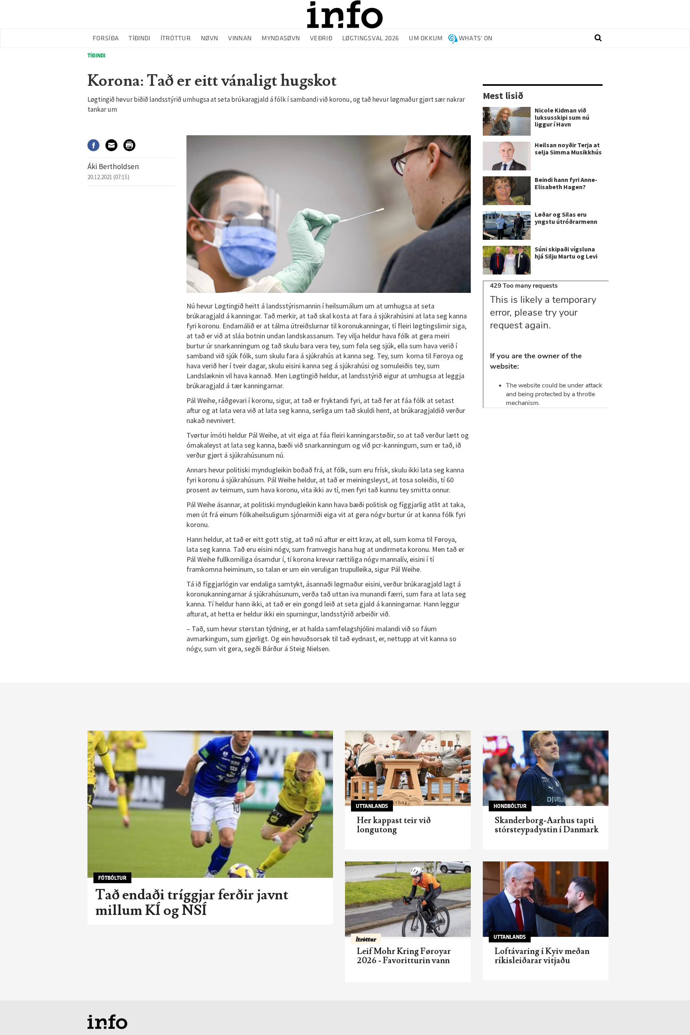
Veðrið (321, 38)
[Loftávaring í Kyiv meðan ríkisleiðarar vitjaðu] (546, 899)
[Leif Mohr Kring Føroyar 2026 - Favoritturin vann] (408, 899)
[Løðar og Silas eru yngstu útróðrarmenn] (507, 225)
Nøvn (209, 38)
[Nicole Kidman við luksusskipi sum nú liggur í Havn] (507, 121)
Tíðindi (139, 38)
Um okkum (426, 38)
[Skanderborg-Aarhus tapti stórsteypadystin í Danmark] (546, 768)
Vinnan (240, 38)
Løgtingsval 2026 (370, 38)
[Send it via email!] (114, 145)
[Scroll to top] (668, 1013)
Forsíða (106, 38)
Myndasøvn (281, 38)
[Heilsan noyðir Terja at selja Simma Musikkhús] (507, 156)
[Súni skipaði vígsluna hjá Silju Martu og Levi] (507, 260)
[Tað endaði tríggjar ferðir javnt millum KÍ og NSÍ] (210, 804)
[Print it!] (132, 145)
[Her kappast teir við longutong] (408, 768)
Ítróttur (176, 38)
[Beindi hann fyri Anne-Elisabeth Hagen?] (507, 190)
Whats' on (476, 38)
